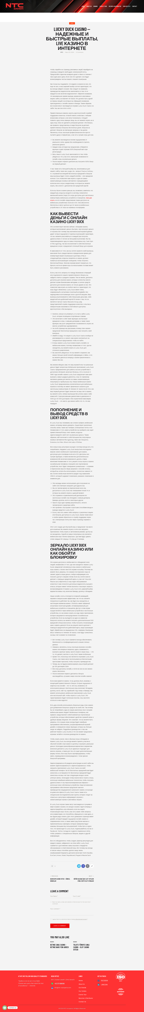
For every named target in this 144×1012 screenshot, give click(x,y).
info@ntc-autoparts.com (62, 988)
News (72, 23)
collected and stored (81, 919)
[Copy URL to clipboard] (92, 866)
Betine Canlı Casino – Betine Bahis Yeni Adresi (59, 946)
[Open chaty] (4, 1007)
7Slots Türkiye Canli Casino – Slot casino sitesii (81, 947)
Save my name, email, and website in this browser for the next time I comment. (71, 903)
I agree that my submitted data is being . (70, 919)
